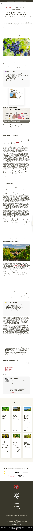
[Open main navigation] (2, 4)
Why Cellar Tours (16, 494)
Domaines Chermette (8, 369)
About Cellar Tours (16, 493)
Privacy (13, 524)
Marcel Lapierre (7, 370)
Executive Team (16, 496)
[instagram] (17, 509)
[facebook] (14, 509)
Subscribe (16, 498)
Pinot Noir (15, 149)
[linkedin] (19, 509)
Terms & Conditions (18, 524)
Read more (12, 392)
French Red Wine (15, 9)
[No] (31, 528)
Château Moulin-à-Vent (9, 367)
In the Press (16, 495)
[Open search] (31, 4)
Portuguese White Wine (5, 445)
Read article (4, 430)
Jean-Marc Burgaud (8, 366)
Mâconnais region (16, 265)
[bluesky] (15, 509)
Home (7, 7)
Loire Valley (22, 265)
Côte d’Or (17, 142)
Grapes (19, 9)
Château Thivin (7, 368)
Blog (10, 7)
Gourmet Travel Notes (10, 1)
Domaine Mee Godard (8, 371)
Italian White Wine (15, 445)
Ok (16, 529)
